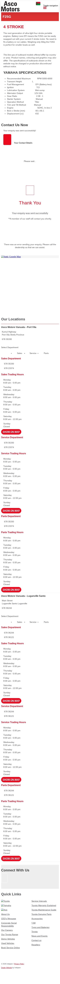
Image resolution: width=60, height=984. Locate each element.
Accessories (37, 918)
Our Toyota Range (9, 934)
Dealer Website (6, 968)
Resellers (35, 945)
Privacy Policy (19, 964)
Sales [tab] (19, 353)
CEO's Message (8, 918)
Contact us (36, 940)
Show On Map (11, 432)
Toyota (34, 931)
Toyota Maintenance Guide (43, 910)
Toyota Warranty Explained (43, 905)
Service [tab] (33, 353)
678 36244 (7, 608)
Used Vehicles (7, 943)
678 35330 (7, 339)
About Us (5, 914)
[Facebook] (4, 884)
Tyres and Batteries (40, 927)
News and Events (39, 936)
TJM (33, 923)
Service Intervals (39, 901)
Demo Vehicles (8, 939)
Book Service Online (10, 947)
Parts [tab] (46, 353)
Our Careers (7, 930)
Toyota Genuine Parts (41, 914)
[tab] (30, 125)
